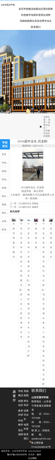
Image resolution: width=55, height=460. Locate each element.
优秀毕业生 (46, 125)
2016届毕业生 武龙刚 (46, 133)
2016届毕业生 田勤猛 (28, 203)
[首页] (8, 4)
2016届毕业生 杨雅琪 (28, 207)
